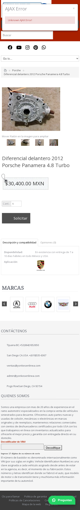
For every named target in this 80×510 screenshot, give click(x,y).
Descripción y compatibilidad (19, 242)
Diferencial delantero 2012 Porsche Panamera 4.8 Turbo (37, 74)
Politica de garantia (35, 496)
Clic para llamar (11, 496)
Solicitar (20, 218)
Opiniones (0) (48, 242)
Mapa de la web (31, 504)
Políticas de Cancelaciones (24, 500)
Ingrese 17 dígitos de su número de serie (20, 453)
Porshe (16, 70)
